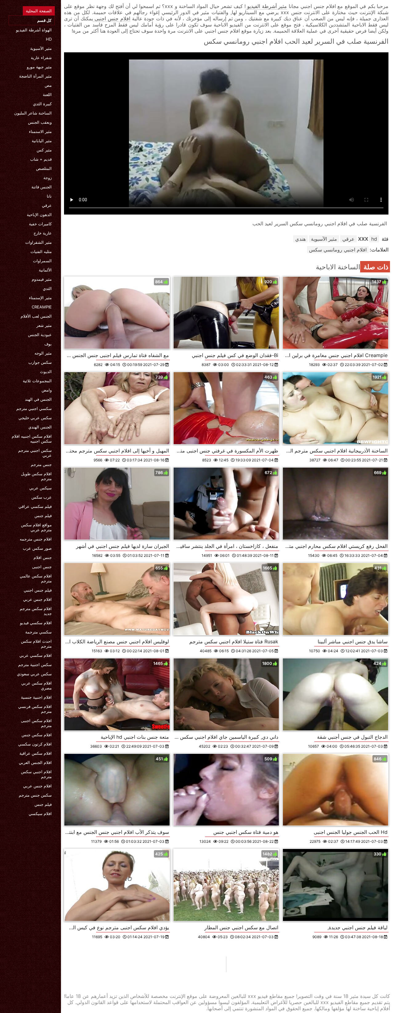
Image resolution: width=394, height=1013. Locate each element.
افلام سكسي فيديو (36, 622)
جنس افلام (43, 557)
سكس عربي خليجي (35, 417)
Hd (49, 39)
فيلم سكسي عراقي (35, 506)
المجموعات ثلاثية (37, 380)
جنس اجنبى (42, 566)
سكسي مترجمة (38, 631)
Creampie (42, 306)
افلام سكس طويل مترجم (36, 476)
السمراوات (42, 260)
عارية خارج (43, 233)
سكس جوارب (40, 362)
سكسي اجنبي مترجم (34, 408)
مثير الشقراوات (38, 242)
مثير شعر (44, 325)
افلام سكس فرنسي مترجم (35, 709)
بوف (48, 343)
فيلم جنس (43, 515)
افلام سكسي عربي (35, 655)
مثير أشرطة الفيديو (266, 6)
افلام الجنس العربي (35, 762)
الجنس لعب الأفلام (36, 316)
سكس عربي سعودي (34, 673)
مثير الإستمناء (40, 297)
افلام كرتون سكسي (35, 744)
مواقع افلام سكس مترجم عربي (36, 527)
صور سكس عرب (37, 548)
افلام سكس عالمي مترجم (36, 578)
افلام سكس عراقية (35, 753)
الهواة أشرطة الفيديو (34, 29)
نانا (49, 196)
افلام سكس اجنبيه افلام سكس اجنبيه (32, 439)
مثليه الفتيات (41, 251)
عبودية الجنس (40, 334)
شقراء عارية (41, 57)
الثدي (47, 288)
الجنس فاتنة (41, 186)
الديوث (46, 371)
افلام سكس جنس (37, 734)
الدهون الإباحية (39, 214)
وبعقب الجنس (40, 122)
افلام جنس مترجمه (36, 539)
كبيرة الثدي (42, 103)
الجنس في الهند (38, 399)
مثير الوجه (43, 353)
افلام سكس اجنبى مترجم (36, 723)
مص (48, 85)
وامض (47, 390)
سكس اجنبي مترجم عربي (35, 453)
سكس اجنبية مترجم (35, 664)
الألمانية (45, 269)
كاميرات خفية (40, 223)
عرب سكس (41, 497)
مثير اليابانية (42, 140)
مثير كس (44, 149)
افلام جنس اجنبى (111, 18)
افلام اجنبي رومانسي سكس (338, 250)
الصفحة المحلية (39, 10)
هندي (300, 239)
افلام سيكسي (40, 813)
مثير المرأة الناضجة (35, 76)
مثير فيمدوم (42, 279)
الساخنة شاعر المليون (33, 113)
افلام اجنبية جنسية (36, 697)
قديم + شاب (41, 159)
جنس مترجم (41, 464)
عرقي (47, 205)
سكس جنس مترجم (35, 795)
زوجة (47, 177)
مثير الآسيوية (41, 48)
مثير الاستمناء (40, 131)
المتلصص (44, 168)
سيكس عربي (40, 487)
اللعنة (47, 94)
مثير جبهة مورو (39, 66)
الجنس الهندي (40, 426)
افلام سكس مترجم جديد (36, 611)
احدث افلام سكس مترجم (36, 644)
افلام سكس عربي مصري (36, 685)
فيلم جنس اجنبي (38, 590)
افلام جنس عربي (37, 599)
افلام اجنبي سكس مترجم (36, 774)
